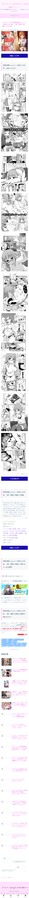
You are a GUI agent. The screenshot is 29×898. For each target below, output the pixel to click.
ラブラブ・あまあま (20, 531)
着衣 (16, 533)
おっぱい (11, 533)
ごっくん (5, 531)
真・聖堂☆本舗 (13, 537)
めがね (14, 528)
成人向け (4, 645)
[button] (26, 459)
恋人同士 (5, 533)
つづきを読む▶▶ (14, 478)
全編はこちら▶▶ (14, 55)
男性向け (21, 533)
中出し (19, 528)
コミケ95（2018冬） (12, 535)
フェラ (24, 528)
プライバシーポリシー (14, 891)
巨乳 (10, 528)
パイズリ (11, 531)
